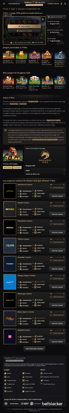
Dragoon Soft (33, 102)
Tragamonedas (14, 4)
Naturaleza (14, 104)
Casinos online (53, 4)
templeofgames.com (30, 409)
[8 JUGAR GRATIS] (47, 80)
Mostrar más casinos (34, 349)
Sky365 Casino (24, 330)
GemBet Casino (24, 257)
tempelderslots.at (17, 409)
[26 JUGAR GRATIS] (8, 54)
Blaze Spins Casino (26, 312)
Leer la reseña (39, 42)
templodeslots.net (34, 411)
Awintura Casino (25, 184)
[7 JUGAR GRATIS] (8, 80)
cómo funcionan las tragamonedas (44, 140)
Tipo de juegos (51, 38)
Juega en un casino (56, 17)
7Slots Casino (23, 239)
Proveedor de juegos (53, 21)
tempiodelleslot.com (55, 409)
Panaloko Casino (25, 221)
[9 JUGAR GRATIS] (34, 54)
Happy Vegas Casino (26, 275)
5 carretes (23, 104)
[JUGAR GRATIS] (21, 54)
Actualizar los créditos (24, 42)
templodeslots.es (43, 409)
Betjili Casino (23, 203)
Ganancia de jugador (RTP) (55, 30)
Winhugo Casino (25, 294)
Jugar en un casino (53, 120)
